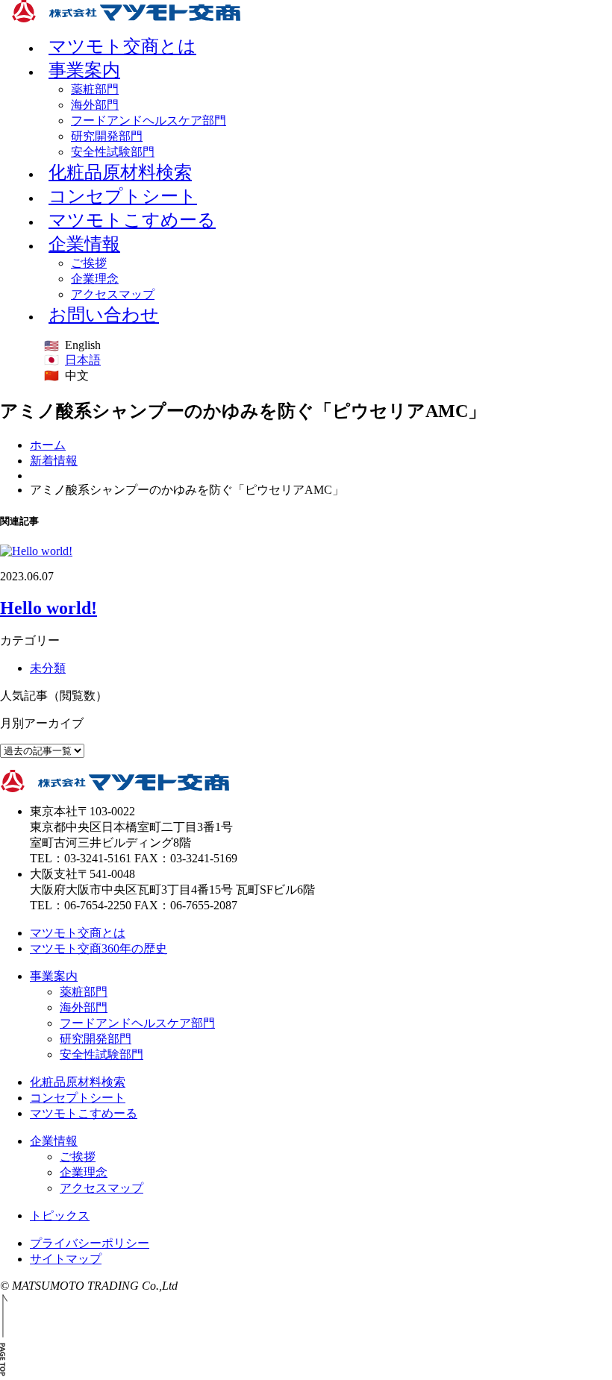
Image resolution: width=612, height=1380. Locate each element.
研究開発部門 (107, 136)
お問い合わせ (104, 314)
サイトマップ (66, 1258)
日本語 (83, 360)
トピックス (60, 1215)
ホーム (48, 445)
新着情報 (54, 460)
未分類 (48, 668)
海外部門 (95, 104)
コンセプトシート (77, 1097)
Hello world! (48, 608)
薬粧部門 (95, 89)
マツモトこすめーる (132, 220)
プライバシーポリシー (89, 1243)
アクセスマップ (101, 1188)
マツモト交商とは (77, 932)
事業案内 (84, 70)
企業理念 (95, 278)
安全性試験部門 (101, 1054)
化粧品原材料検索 (77, 1082)
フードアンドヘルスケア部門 (148, 120)
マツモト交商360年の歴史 (98, 948)
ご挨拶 (89, 263)
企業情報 (84, 244)
